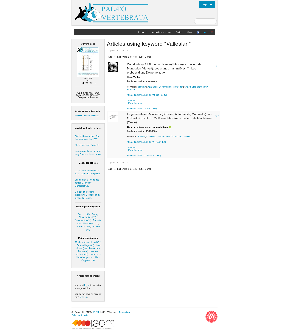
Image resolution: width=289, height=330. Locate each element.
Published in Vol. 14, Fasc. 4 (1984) (144, 155)
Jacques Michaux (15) (87, 253)
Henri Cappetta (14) (90, 259)
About (189, 32)
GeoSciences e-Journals (87, 111)
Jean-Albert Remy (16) (89, 250)
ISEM (96, 312)
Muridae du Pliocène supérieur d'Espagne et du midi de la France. (87, 194)
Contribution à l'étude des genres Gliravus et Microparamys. (87, 182)
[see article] (113, 66)
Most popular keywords (88, 206)
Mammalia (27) (90, 223)
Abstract (132, 100)
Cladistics (150, 136)
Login (205, 4)
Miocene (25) (93, 228)
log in (86, 285)
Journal (141, 32)
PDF (217, 65)
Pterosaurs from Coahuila (87, 144)
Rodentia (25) (83, 226)
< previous (113, 50)
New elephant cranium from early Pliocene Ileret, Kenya (88, 152)
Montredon (178, 86)
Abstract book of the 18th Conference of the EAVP (87, 137)
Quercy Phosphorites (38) (88, 215)
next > (125, 50)
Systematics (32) (83, 220)
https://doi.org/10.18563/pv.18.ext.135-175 (147, 94)
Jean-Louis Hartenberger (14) (88, 256)
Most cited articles (88, 162)
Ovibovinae (176, 136)
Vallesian (131, 89)
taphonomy (202, 86)
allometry (142, 86)
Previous (78, 116)
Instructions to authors (161, 32)
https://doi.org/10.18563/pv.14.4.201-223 (146, 141)
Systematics (190, 86)
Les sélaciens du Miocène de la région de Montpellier (87, 172)
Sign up (83, 296)
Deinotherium (165, 86)
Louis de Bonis (160, 126)
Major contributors (88, 237)
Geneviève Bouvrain (137, 126)
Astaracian (153, 86)
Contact (179, 32)
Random (86, 116)
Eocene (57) (84, 214)
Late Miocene (163, 136)
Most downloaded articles (88, 128)
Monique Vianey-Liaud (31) (88, 242)
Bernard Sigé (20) (85, 245)
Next (93, 116)
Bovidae (141, 136)
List (97, 116)
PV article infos (135, 102)
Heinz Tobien (133, 77)
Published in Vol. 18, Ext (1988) (142, 108)
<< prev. (84, 82)
